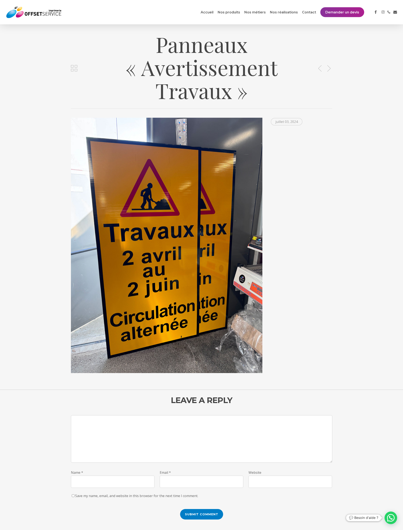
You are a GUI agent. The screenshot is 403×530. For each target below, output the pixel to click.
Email (165, 472)
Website (255, 472)
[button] (391, 518)
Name (77, 472)
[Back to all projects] (74, 68)
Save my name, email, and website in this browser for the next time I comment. (136, 495)
